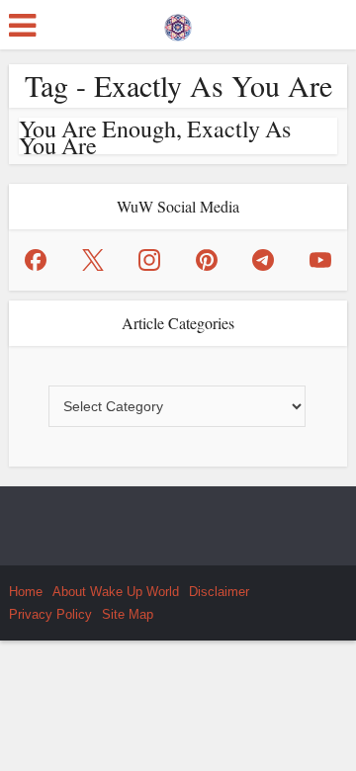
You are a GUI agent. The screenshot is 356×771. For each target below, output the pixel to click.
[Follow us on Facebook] (35, 260)
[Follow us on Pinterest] (207, 260)
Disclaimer (219, 591)
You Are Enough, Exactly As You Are (155, 137)
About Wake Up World (115, 591)
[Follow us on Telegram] (263, 260)
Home (26, 591)
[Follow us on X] (93, 260)
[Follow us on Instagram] (149, 260)
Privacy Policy (50, 614)
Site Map (127, 614)
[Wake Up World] (178, 23)
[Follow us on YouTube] (320, 260)
